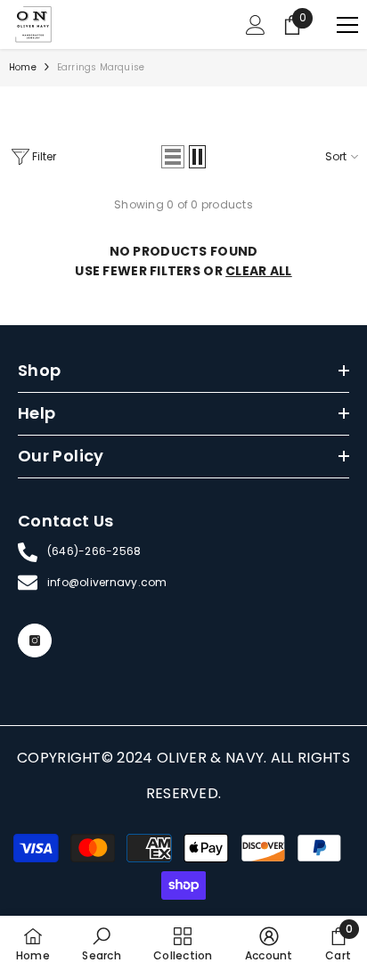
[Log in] (255, 25)
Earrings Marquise (100, 67)
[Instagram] (35, 640)
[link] (101, 943)
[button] (172, 156)
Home (23, 67)
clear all (258, 271)
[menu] (347, 25)
